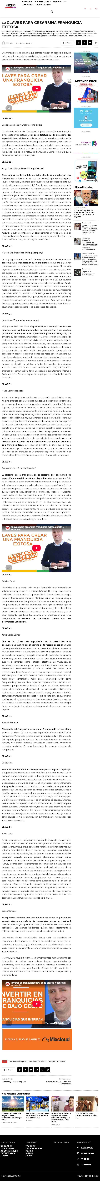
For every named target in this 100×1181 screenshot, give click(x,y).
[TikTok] (96, 9)
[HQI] (4, 43)
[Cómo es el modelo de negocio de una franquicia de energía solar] (13, 1103)
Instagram (87, 1153)
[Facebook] (85, 9)
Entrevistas (55, 1124)
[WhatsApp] (78, 42)
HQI (11, 43)
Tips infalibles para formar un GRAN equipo (86, 1114)
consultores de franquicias (18, 1061)
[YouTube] (78, 1165)
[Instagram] (90, 9)
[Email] (36, 1069)
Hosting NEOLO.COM (11, 1176)
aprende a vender (80, 208)
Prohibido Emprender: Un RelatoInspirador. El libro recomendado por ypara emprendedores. (89, 245)
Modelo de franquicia (9, 1122)
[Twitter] (90, 42)
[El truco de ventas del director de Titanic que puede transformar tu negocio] (86, 198)
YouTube (86, 1165)
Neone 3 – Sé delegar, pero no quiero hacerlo (88, 273)
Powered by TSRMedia (88, 1176)
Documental (86, 223)
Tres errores (86, 269)
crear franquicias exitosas (37, 1061)
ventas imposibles (88, 253)
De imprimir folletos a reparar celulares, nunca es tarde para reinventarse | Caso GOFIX (61, 1117)
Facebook (87, 1148)
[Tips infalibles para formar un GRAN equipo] (87, 1103)
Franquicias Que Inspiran (57, 1061)
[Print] (42, 1069)
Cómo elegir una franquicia (14, 1082)
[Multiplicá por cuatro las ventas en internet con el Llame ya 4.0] (37, 1103)
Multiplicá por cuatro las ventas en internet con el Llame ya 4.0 (37, 1115)
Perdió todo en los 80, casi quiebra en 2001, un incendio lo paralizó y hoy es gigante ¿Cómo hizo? (90, 229)
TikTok (85, 1159)
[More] (95, 42)
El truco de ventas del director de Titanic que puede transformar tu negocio (84, 213)
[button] (51, 11)
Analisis (29, 1120)
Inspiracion (86, 238)
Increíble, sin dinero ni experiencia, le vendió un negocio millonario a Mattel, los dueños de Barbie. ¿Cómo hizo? (90, 260)
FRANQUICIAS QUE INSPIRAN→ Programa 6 (58, 1083)
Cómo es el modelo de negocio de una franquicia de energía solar (12, 1116)
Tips (77, 1118)
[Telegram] (47, 1069)
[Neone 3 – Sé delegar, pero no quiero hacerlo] (77, 272)
